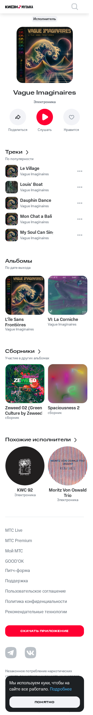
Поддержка (16, 581)
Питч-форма (17, 571)
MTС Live (13, 530)
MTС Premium (18, 541)
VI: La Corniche (63, 319)
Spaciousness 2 (64, 408)
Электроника (45, 102)
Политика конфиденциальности (36, 601)
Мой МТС (14, 551)
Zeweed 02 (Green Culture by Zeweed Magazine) (23, 410)
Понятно (45, 702)
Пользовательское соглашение (35, 591)
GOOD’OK (14, 561)
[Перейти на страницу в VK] (30, 652)
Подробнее (61, 689)
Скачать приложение (44, 631)
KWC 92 (25, 490)
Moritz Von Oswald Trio (68, 493)
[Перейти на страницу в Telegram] (11, 652)
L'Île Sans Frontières (15, 322)
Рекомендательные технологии (36, 612)
